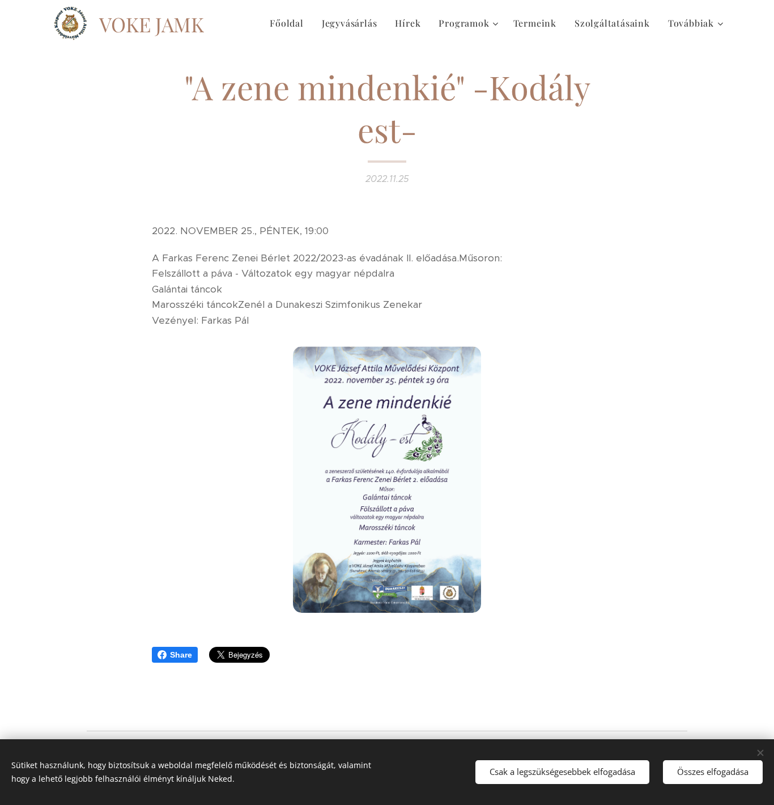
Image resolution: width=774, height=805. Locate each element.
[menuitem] (290, 23)
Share (181, 654)
